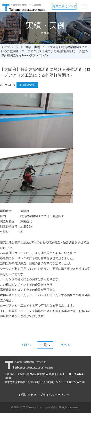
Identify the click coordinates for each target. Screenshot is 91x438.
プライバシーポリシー (54, 395)
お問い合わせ (27, 395)
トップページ (10, 47)
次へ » (65, 345)
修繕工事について (64, 6)
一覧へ (45, 345)
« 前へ (26, 345)
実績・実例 (32, 47)
